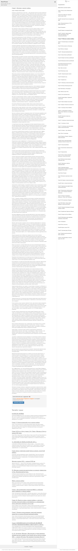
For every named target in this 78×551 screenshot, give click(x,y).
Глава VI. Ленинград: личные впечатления (66, 82)
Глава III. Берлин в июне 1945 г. (64, 227)
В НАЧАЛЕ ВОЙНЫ (18, 413)
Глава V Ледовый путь (62, 79)
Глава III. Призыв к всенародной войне (65, 30)
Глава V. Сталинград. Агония (63, 123)
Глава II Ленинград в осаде (63, 70)
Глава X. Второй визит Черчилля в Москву (66, 211)
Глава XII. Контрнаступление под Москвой (66, 60)
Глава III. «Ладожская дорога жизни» (65, 73)
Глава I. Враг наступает (62, 67)
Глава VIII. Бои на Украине (63, 48)
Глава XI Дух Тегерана (62, 173)
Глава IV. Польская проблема (63, 144)
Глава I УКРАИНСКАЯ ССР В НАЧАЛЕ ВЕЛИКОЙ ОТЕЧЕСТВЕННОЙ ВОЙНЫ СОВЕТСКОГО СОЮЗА (27, 523)
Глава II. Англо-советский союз (64, 94)
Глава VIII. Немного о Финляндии (64, 88)
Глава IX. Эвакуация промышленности (65, 51)
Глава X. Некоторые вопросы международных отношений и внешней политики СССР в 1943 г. (65, 169)
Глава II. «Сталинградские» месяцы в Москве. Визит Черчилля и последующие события (65, 112)
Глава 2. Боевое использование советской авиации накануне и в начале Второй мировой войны (27, 513)
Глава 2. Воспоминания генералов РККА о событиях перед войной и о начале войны (27, 490)
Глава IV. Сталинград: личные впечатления (66, 120)
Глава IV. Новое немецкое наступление (65, 101)
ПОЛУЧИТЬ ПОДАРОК (18, 402)
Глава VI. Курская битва (62, 151)
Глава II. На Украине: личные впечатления (66, 180)
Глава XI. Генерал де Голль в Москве (64, 214)
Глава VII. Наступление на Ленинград (65, 45)
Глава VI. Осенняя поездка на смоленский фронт (67, 549)
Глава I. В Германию (62, 221)
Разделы (31, 546)
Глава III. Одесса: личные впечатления (65, 183)
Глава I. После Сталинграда (63, 133)
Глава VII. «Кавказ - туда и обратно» (64, 130)
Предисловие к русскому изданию (64, 7)
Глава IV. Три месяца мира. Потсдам (64, 230)
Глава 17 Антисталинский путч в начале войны (26, 422)
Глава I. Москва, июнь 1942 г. (63, 91)
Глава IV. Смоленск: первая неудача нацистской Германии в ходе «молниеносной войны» (64, 34)
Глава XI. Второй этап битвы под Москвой (66, 57)
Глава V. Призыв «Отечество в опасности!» (66, 104)
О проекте (26, 546)
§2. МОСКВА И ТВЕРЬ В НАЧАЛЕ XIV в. (24, 442)
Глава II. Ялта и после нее (62, 224)
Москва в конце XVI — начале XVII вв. (23, 461)
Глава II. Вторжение (61, 27)
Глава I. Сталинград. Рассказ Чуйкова (65, 107)
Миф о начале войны (18, 481)
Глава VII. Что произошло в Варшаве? (65, 200)
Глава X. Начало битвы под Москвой (65, 54)
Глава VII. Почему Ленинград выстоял (65, 85)
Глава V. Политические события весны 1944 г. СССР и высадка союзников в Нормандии (65, 191)
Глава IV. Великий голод (62, 76)
